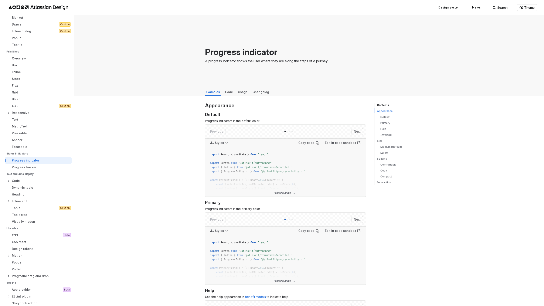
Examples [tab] (213, 92)
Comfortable (388, 164)
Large (384, 152)
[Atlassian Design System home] (38, 7)
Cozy (383, 170)
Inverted (386, 134)
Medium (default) (391, 146)
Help (383, 128)
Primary (385, 123)
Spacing (382, 158)
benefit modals (255, 297)
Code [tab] (229, 92)
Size (379, 140)
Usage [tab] (243, 92)
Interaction (384, 182)
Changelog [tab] (261, 92)
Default (385, 117)
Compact (386, 176)
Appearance (385, 111)
